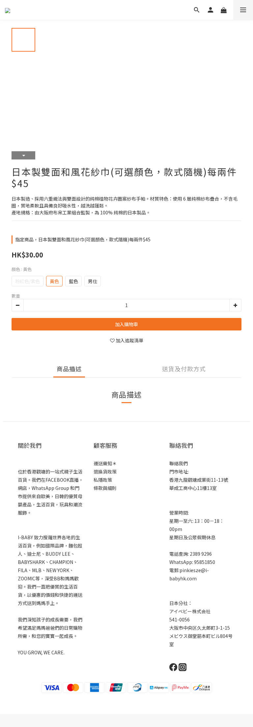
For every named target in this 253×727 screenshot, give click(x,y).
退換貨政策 (105, 471)
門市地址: (179, 471)
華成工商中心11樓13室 (193, 488)
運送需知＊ (105, 463)
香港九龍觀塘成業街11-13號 (198, 479)
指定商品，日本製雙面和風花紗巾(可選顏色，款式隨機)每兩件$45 (83, 239)
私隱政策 (103, 479)
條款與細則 (105, 488)
